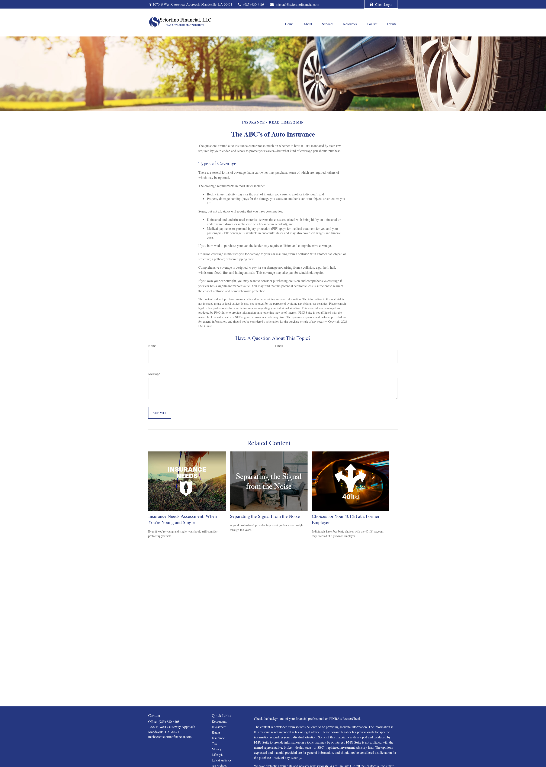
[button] (289, 23)
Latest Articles (221, 760)
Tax (214, 743)
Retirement (219, 721)
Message (154, 373)
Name (152, 345)
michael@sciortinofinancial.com (297, 4)
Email (279, 345)
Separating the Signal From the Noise (265, 516)
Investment (219, 727)
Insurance (218, 738)
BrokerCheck (352, 718)
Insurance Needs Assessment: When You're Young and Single (182, 519)
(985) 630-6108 (253, 4)
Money (216, 749)
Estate (216, 732)
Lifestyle (217, 754)
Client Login (383, 4)
